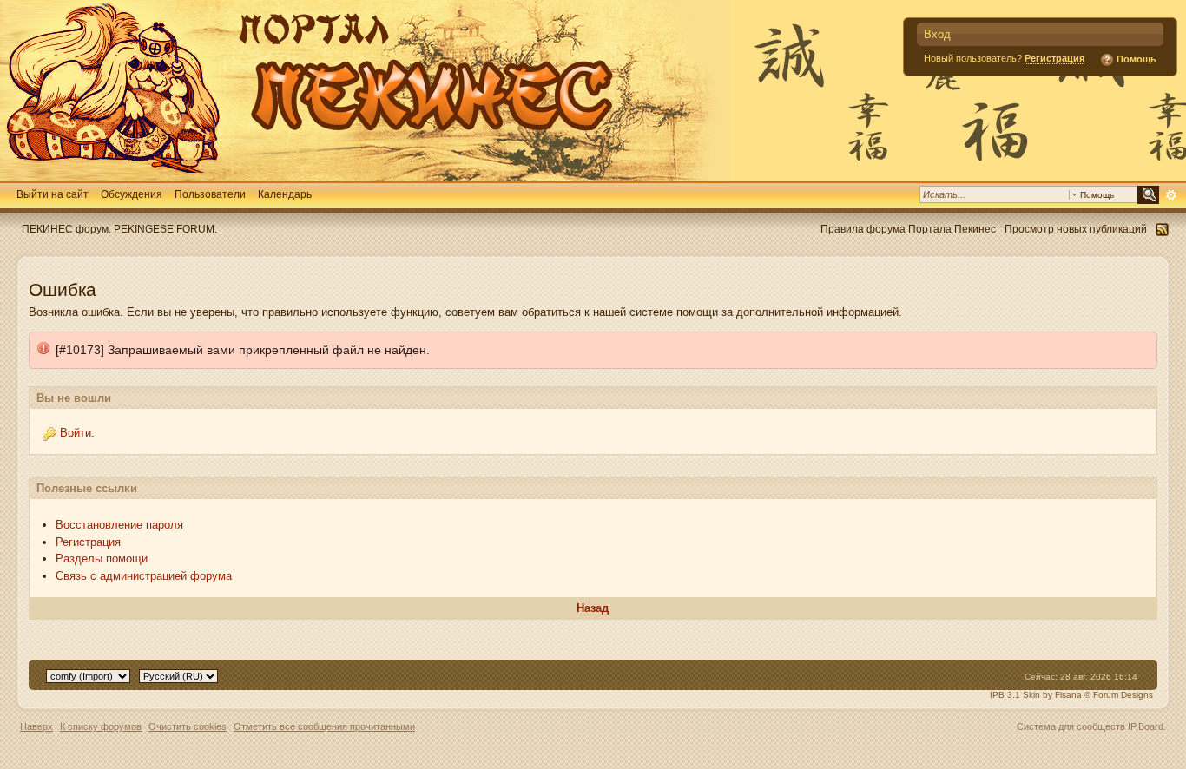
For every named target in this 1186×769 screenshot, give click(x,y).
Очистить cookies (187, 726)
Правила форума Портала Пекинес (908, 228)
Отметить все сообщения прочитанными (324, 726)
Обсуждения (131, 194)
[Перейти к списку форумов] (365, 89)
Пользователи (210, 194)
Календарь (285, 194)
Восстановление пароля (119, 524)
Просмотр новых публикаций (1076, 228)
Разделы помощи (102, 558)
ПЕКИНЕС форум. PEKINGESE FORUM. (119, 228)
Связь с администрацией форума (144, 575)
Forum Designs (1123, 695)
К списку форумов (101, 726)
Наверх (36, 726)
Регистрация (1054, 58)
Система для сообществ (1071, 726)
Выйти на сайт (52, 194)
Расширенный (1171, 195)
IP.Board (1145, 726)
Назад (593, 608)
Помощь (1135, 59)
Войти (75, 432)
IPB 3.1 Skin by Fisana (1036, 695)
